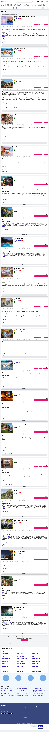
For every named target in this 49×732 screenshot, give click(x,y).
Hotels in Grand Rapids (5, 669)
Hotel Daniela (16, 392)
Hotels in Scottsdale (20, 664)
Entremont (30, 7)
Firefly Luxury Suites (18, 114)
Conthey (22, 7)
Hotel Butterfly (17, 577)
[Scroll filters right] (41, 8)
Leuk (39, 7)
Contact (37, 707)
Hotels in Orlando (5, 659)
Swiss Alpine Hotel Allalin (19, 268)
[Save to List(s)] (12, 16)
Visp (14, 7)
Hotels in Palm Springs (36, 658)
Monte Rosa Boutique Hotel (19, 551)
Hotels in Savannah (5, 661)
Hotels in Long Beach (35, 664)
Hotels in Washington (20, 661)
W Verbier (16, 79)
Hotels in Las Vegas (5, 650)
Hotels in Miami (35, 651)
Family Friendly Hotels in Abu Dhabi (39, 693)
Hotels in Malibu (4, 668)
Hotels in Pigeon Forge (36, 656)
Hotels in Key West (5, 651)
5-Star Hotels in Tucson (20, 690)
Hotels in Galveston (5, 663)
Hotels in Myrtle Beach (21, 650)
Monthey (17, 362)
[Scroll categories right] (48, 5)
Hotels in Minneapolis (4, 698)
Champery (18, 331)
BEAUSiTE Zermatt (17, 298)
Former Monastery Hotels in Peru (22, 688)
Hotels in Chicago (35, 653)
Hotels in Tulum (4, 664)
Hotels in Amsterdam (36, 666)
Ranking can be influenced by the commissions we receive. (9, 14)
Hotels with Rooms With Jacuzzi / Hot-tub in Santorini (40, 699)
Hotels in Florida (20, 671)
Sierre (18, 7)
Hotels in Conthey (21, 643)
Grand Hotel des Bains (18, 238)
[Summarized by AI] (6, 32)
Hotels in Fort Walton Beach (37, 671)
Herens (26, 7)
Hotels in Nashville (20, 653)
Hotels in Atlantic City (36, 650)
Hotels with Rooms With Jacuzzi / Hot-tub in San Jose (40, 691)
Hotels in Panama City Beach (22, 658)
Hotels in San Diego (5, 653)
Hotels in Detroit (35, 668)
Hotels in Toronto (5, 666)
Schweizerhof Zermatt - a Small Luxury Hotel (23, 146)
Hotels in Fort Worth (20, 669)
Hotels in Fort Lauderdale (36, 659)
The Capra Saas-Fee (18, 458)
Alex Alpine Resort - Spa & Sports (21, 424)
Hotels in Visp (8, 643)
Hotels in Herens (28, 643)
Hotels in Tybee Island (36, 661)
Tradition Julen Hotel (18, 177)
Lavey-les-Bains (18, 240)
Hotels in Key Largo (35, 663)
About (25, 705)
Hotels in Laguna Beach (21, 663)
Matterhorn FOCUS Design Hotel (20, 520)
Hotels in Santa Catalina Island (7, 656)
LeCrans (15, 208)
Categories (26, 707)
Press (25, 706)
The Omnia (16, 490)
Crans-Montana (18, 210)
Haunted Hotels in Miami (5, 693)
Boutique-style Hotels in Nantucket (22, 695)
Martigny (35, 7)
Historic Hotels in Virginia (37, 688)
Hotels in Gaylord (20, 659)
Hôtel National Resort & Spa (20, 329)
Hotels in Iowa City (35, 669)
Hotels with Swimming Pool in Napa (6, 690)
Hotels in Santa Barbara (21, 656)
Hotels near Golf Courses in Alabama (23, 693)
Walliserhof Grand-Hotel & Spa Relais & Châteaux (24, 16)
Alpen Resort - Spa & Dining (19, 607)
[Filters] (1, 8)
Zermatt (17, 50)
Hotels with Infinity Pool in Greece (6, 688)
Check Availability (41, 24)
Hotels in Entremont (35, 643)
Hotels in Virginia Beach (21, 651)
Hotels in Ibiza (19, 668)
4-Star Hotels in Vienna (20, 698)
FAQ (37, 706)
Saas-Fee (17, 18)
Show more (24, 44)
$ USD (38, 1)
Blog (37, 705)
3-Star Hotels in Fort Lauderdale (38, 695)
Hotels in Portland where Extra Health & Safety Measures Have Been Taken (8, 696)
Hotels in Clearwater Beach (6, 658)
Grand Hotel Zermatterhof (19, 48)
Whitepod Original (17, 361)
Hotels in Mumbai (5, 671)
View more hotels (24, 640)
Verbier (17, 81)
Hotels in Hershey (20, 666)
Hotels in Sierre (14, 643)
